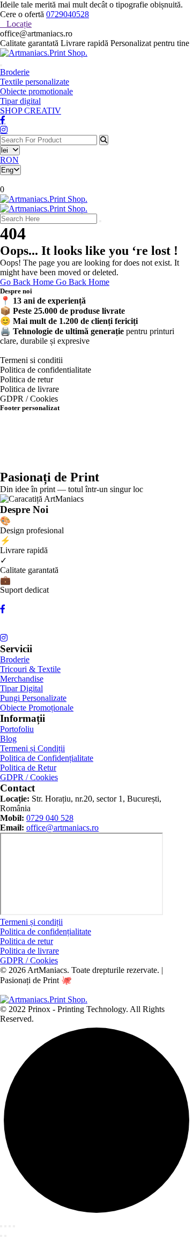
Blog (8, 738)
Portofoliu (17, 729)
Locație (19, 23)
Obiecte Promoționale (36, 707)
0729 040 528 (49, 817)
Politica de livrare (29, 950)
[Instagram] (4, 638)
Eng (7, 170)
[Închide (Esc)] (14, 1226)
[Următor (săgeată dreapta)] (5, 1236)
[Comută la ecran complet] (5, 1226)
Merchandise (21, 678)
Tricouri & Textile (30, 669)
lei (6, 150)
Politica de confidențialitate (45, 931)
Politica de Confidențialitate (46, 758)
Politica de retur (26, 941)
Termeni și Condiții (32, 748)
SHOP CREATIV (30, 110)
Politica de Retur (28, 767)
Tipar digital (20, 100)
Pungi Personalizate (33, 698)
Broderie (14, 72)
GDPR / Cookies (29, 777)
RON (9, 159)
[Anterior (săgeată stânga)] (1, 1236)
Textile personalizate (34, 81)
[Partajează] (10, 1226)
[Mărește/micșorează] (1, 1226)
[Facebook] (2, 609)
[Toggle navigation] (1, 65)
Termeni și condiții (31, 921)
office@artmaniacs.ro (62, 827)
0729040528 (67, 14)
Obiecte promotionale (36, 91)
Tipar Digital (21, 688)
